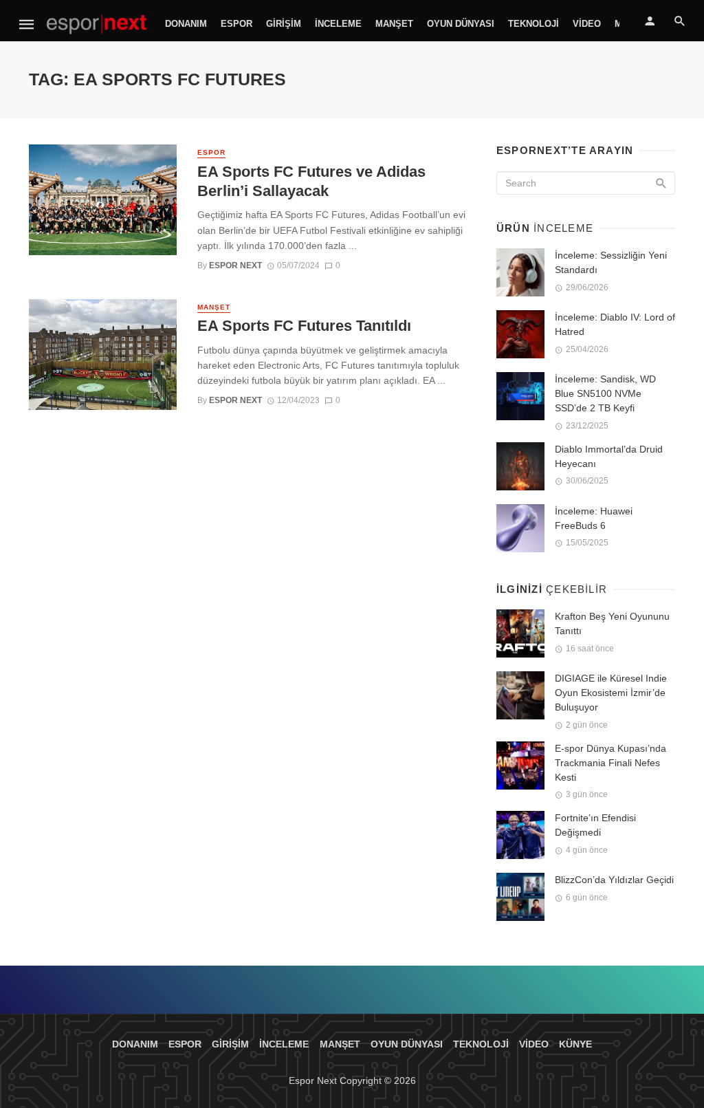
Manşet (394, 24)
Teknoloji (533, 24)
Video (587, 24)
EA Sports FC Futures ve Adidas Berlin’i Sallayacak (311, 181)
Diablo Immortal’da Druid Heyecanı (609, 456)
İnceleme (338, 24)
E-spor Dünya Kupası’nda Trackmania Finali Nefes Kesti (610, 763)
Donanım (186, 24)
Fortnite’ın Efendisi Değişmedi (595, 825)
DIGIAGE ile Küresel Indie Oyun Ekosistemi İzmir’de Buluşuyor (611, 693)
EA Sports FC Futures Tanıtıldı (304, 325)
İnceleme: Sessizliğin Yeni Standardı (611, 262)
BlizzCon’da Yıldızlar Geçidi (614, 879)
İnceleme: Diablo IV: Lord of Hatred (615, 324)
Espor (236, 24)
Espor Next (235, 265)
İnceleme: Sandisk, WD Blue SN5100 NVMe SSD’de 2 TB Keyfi (605, 393)
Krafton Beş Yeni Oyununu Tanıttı (612, 623)
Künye (575, 1044)
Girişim (283, 24)
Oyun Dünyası (460, 24)
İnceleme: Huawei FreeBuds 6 (593, 518)
